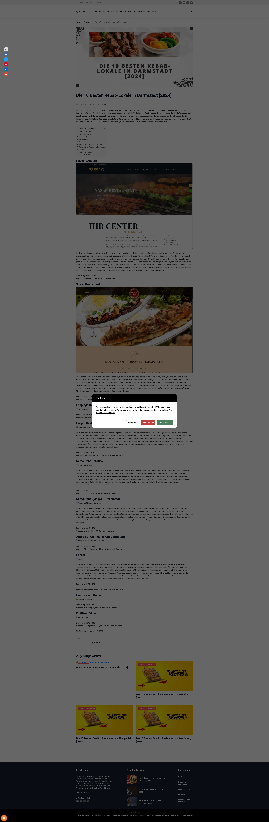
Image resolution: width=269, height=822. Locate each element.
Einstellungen (133, 423)
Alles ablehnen (148, 423)
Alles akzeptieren (164, 423)
